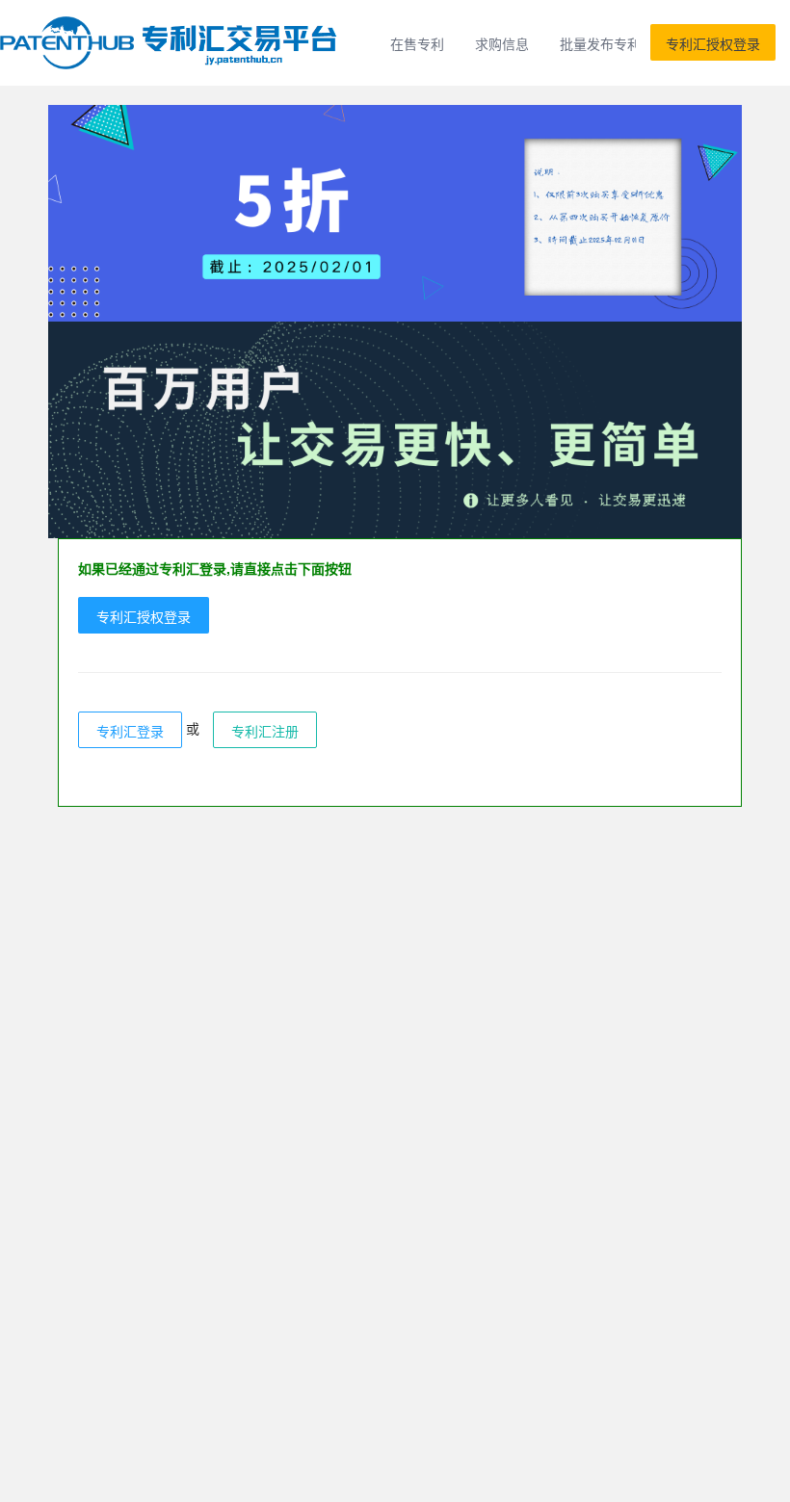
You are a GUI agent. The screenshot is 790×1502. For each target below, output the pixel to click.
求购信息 (502, 43)
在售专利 (417, 43)
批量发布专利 (600, 43)
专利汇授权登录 (713, 43)
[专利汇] (172, 42)
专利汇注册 (265, 730)
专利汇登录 (130, 730)
